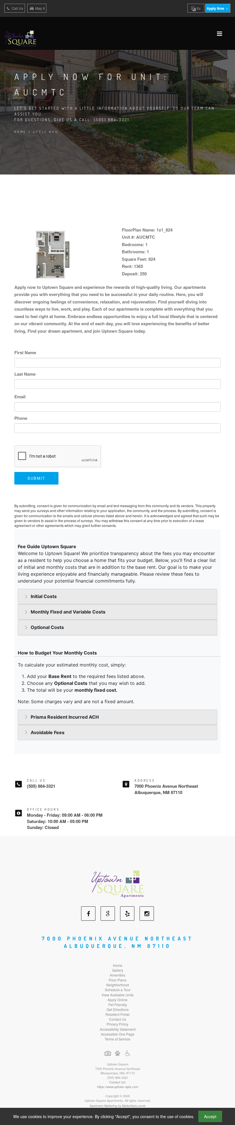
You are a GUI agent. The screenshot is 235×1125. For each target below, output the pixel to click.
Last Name (25, 374)
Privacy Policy (117, 1024)
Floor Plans (117, 979)
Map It (40, 8)
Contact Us (117, 1019)
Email (20, 396)
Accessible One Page (117, 1034)
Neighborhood (117, 984)
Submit (36, 478)
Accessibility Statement (118, 1029)
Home (20, 132)
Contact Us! (117, 1082)
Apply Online (117, 999)
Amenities (117, 975)
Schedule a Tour (117, 989)
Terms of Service (117, 1038)
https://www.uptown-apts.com (117, 1086)
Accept (210, 1116)
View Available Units (117, 994)
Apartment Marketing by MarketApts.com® (117, 1106)
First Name (25, 352)
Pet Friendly (117, 1004)
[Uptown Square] (117, 883)
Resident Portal (117, 1014)
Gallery (117, 970)
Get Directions (118, 1009)
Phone (20, 418)
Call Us (17, 8)
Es (198, 8)
